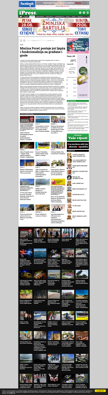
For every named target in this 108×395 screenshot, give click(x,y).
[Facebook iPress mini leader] (27, 4)
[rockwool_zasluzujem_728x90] (62, 4)
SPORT (73, 16)
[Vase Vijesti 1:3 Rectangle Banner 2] (78, 137)
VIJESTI (26, 16)
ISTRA (32, 16)
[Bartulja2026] (54, 27)
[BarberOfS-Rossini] (78, 46)
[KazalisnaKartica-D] (82, 76)
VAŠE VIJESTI (49, 16)
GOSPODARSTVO (59, 16)
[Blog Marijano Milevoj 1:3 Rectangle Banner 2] (78, 145)
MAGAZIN (80, 16)
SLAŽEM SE (100, 391)
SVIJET (68, 16)
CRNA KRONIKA (40, 16)
